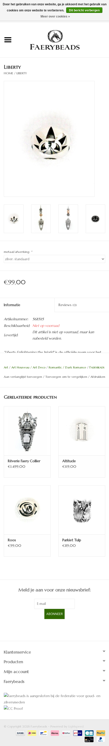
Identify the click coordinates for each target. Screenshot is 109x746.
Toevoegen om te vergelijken (66, 377)
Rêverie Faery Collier (24, 461)
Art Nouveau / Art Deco (28, 367)
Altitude (69, 461)
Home (8, 73)
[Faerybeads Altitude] (81, 430)
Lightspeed (76, 726)
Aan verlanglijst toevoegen (23, 377)
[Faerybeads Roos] (27, 509)
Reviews (68, 305)
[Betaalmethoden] (20, 733)
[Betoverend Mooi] (62, 39)
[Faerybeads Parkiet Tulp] (81, 509)
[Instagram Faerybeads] (64, 629)
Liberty (21, 73)
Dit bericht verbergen (84, 10)
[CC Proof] (54, 708)
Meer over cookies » (55, 16)
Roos (12, 540)
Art (6, 367)
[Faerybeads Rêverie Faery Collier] (27, 430)
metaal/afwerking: (18, 252)
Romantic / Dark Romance (67, 367)
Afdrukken (97, 377)
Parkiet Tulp (71, 540)
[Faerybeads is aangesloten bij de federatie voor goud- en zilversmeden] (54, 699)
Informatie (12, 305)
